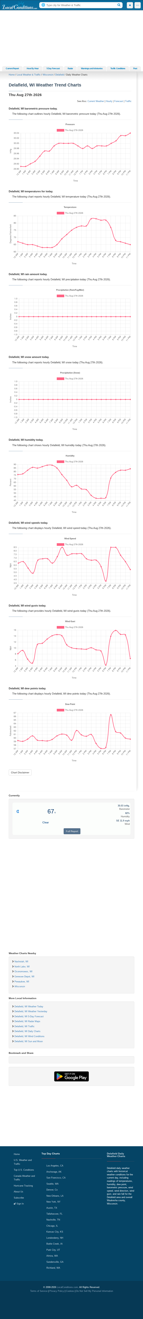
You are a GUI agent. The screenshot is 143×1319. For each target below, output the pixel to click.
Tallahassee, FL (54, 1213)
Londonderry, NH (54, 1238)
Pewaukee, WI (21, 981)
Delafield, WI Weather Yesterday (30, 1011)
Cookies (70, 1291)
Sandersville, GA (54, 1262)
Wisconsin (48, 74)
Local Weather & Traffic (29, 74)
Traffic (128, 101)
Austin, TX (51, 1208)
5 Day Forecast (53, 68)
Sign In (20, 1203)
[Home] (19, 5)
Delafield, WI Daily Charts (27, 1031)
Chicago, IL (52, 1226)
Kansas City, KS (54, 1231)
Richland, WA (53, 1268)
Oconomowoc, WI (23, 971)
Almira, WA (52, 1255)
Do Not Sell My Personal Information (94, 1291)
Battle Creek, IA (54, 1243)
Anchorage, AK (54, 1171)
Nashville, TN (53, 1219)
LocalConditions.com (67, 1287)
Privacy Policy (56, 1291)
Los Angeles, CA (54, 1165)
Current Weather (96, 101)
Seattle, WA (52, 1183)
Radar (70, 68)
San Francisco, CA (56, 1177)
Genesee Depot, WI (24, 976)
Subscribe (19, 1197)
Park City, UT (53, 1250)
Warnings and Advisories (92, 68)
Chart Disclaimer (20, 772)
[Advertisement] (71, 38)
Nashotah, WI (21, 961)
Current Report (12, 68)
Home (12, 74)
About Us (18, 1191)
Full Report (72, 831)
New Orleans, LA (54, 1196)
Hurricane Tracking (23, 1185)
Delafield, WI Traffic (24, 1026)
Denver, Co (52, 1189)
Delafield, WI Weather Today (28, 1006)
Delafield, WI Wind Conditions (29, 1036)
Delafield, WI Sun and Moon (28, 1041)
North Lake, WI (22, 966)
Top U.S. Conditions (24, 1170)
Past (135, 68)
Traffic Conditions (117, 68)
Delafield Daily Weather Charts (116, 1155)
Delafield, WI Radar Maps (27, 1021)
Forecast (118, 101)
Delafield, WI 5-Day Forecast (29, 1016)
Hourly (109, 101)
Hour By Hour (33, 68)
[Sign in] (130, 5)
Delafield (59, 74)
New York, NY (53, 1201)
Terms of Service (38, 1291)
